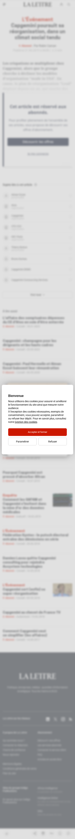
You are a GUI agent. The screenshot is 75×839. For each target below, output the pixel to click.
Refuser (52, 441)
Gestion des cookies (26, 421)
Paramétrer (22, 441)
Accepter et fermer (37, 432)
